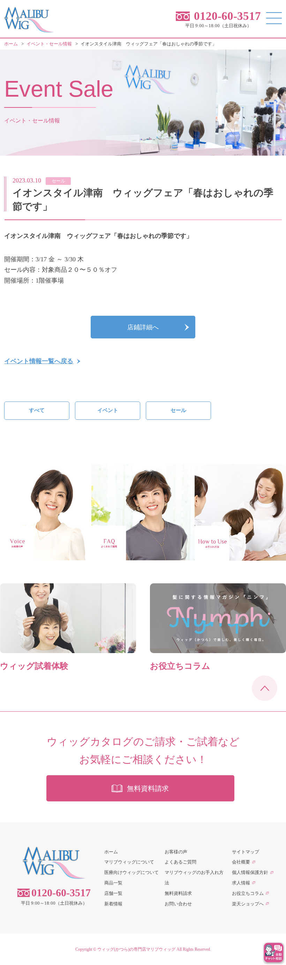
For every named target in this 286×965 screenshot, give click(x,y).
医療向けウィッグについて (131, 872)
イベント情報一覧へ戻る (38, 361)
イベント (107, 410)
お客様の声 (176, 851)
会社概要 (241, 862)
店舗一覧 (113, 893)
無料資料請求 (178, 893)
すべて (37, 410)
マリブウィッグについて (129, 862)
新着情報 (113, 903)
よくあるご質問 (180, 862)
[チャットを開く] (273, 952)
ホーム (111, 851)
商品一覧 (113, 882)
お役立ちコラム (248, 893)
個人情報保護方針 (250, 872)
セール (178, 410)
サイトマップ (245, 851)
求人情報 (241, 882)
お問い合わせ (178, 903)
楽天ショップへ (248, 903)
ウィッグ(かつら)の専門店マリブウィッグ (136, 949)
